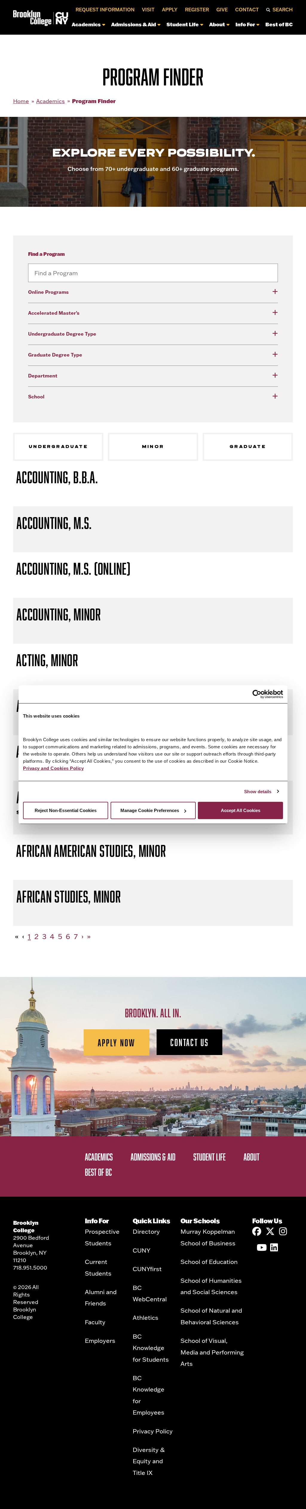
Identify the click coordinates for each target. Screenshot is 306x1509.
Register (197, 10)
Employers (100, 1340)
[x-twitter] (270, 1231)
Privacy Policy (153, 1431)
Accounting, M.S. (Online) (73, 568)
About (217, 24)
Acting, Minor (47, 660)
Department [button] (42, 375)
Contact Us (189, 1042)
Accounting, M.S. (54, 523)
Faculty (95, 1322)
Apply (170, 10)
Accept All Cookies (240, 810)
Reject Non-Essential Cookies (66, 810)
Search (283, 10)
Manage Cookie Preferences (149, 810)
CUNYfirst (147, 1269)
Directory (146, 1231)
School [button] (36, 396)
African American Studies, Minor (91, 851)
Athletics (145, 1317)
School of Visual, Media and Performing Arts (212, 1352)
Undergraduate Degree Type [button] (62, 334)
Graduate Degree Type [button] (55, 354)
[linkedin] (274, 1247)
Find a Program (46, 254)
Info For (245, 24)
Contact (247, 10)
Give (222, 10)
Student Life (182, 24)
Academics (86, 24)
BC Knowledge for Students (151, 1347)
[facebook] (256, 1231)
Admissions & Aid (133, 24)
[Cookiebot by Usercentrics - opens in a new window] (257, 693)
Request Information (105, 10)
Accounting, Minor (58, 614)
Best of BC (279, 24)
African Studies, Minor (68, 896)
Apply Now (117, 1042)
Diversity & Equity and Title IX (149, 1461)
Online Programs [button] (48, 292)
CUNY (141, 1250)
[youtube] (261, 1247)
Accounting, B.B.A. (57, 477)
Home (21, 101)
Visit (148, 10)
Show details (257, 791)
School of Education (209, 1261)
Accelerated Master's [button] (53, 313)
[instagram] (283, 1231)
